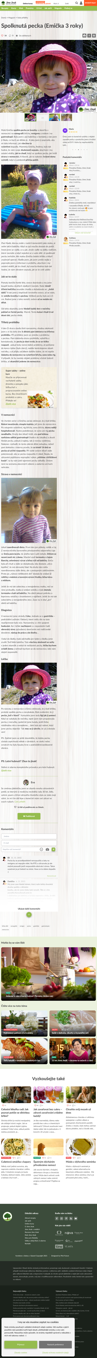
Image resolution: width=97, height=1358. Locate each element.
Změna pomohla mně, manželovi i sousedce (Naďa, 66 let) (31, 1308)
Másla (68, 1157)
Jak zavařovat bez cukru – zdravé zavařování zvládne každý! (31, 1300)
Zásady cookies (20, 1353)
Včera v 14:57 (74, 217)
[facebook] (89, 36)
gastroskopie (45, 926)
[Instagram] (61, 1218)
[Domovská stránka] (8, 3)
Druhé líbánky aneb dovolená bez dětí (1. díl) (69, 1305)
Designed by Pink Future (60, 1256)
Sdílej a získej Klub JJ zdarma (35, 1241)
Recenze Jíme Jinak (32, 1232)
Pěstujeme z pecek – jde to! (64, 1308)
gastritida (36, 926)
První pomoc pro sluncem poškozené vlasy (26, 1316)
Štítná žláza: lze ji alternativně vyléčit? (67, 1313)
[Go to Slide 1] (30, 117)
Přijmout (20, 1345)
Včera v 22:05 (74, 188)
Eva (33, 782)
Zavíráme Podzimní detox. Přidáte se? (67, 1295)
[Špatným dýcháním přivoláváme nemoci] (48, 1147)
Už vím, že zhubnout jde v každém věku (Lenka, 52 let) (72, 1310)
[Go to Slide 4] (67, 117)
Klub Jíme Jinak (30, 1235)
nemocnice (5, 929)
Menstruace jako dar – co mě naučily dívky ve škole (29, 1310)
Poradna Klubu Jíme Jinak (80, 168)
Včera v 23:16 (74, 165)
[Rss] (71, 1218)
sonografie (14, 926)
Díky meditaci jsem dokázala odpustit (67, 1303)
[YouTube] (75, 1218)
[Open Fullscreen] (93, 44)
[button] (48, 76)
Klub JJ (56, 3)
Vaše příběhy (22, 18)
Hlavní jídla (6, 1157)
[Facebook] (57, 1218)
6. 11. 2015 (20, 881)
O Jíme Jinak (29, 1226)
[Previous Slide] (3, 76)
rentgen (22, 926)
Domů (3, 18)
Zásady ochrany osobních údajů (55, 1353)
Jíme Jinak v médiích (32, 1229)
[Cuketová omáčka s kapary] (16, 1147)
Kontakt (28, 1244)
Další (67, 3)
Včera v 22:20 (74, 177)
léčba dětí (5, 926)
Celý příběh (20, 802)
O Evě (39, 8)
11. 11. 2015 (16, 858)
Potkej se (68, 8)
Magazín (58, 8)
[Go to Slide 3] (54, 117)
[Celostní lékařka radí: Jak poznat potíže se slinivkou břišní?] (16, 1094)
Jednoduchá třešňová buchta (81, 220)
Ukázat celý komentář (32, 904)
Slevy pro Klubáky (31, 1238)
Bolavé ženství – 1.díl (62, 1316)
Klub (21, 8)
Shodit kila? (90, 3)
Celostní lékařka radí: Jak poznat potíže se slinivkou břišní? (31, 1297)
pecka (29, 926)
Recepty (4, 8)
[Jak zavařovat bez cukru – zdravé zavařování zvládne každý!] (48, 1094)
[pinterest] (94, 36)
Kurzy (13, 8)
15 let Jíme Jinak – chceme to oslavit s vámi (26, 1295)
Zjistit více (6, 771)
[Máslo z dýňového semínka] (81, 1147)
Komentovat (51, 876)
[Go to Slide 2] (42, 118)
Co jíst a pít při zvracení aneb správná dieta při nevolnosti (73, 1297)
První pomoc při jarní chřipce (65, 1300)
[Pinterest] (66, 1218)
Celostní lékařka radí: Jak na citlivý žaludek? (26, 1313)
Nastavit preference (55, 1345)
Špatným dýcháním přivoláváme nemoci (25, 1305)
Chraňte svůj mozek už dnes (21, 1303)
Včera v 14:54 (74, 240)
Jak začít (48, 8)
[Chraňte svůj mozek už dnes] (81, 1094)
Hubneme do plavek (43, 3)
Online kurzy (29, 1224)
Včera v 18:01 (74, 200)
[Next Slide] (94, 76)
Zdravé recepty (30, 1218)
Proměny (30, 8)
